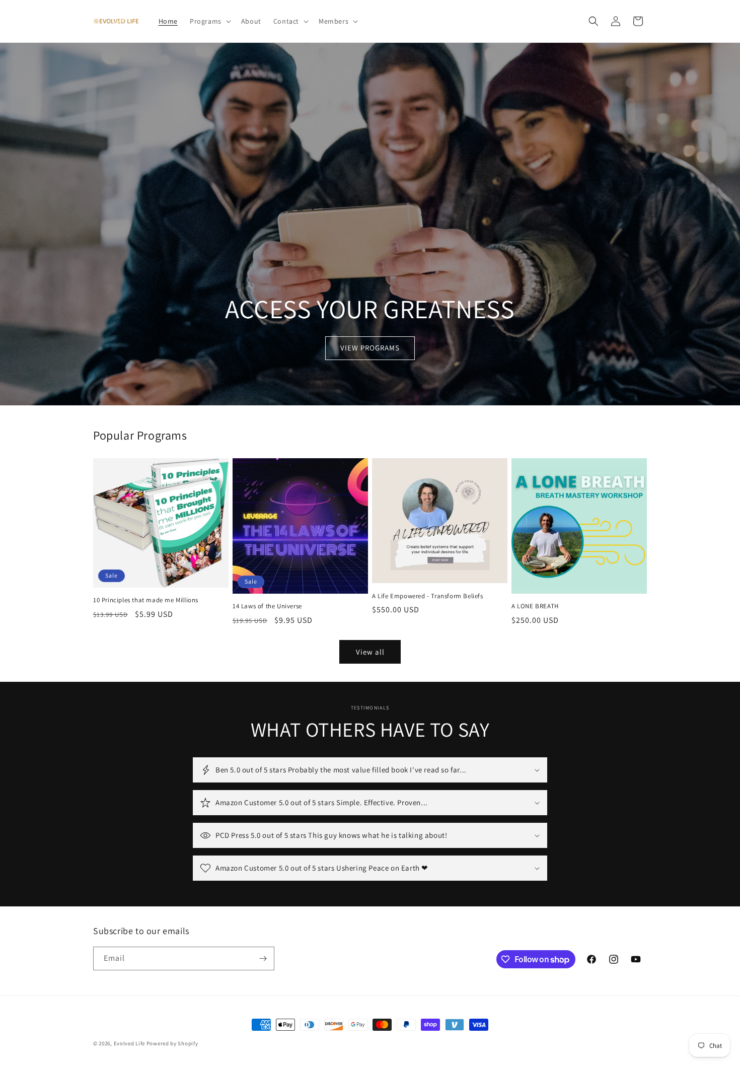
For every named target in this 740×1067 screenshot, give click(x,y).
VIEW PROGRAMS (370, 348)
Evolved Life (129, 1043)
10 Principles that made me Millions (145, 600)
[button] (209, 21)
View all (370, 652)
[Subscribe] (263, 958)
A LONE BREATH (535, 606)
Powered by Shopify (172, 1043)
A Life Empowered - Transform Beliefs (427, 596)
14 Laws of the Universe (267, 606)
